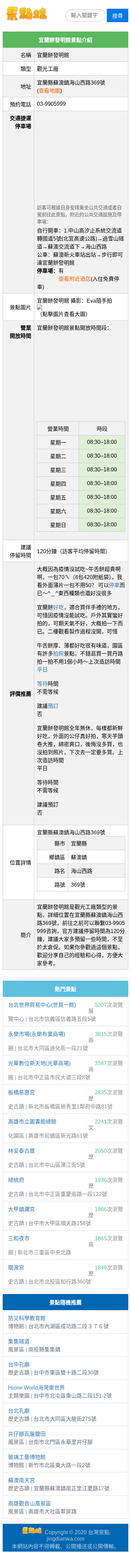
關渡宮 (16, 1267)
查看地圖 (49, 91)
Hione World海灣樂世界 (36, 1388)
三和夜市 (19, 1238)
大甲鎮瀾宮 (21, 1209)
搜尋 (117, 16)
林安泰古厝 (21, 1151)
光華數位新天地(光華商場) (39, 1063)
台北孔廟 (19, 1411)
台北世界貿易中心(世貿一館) (42, 1005)
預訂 (53, 706)
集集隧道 (19, 1341)
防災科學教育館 (27, 1318)
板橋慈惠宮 (21, 1092)
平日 (42, 670)
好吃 (58, 607)
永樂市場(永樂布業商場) (36, 1034)
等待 (42, 684)
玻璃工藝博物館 (27, 1457)
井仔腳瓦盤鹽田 (27, 1434)
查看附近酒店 (74, 279)
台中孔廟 (19, 1364)
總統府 (16, 1180)
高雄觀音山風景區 (29, 1503)
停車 (114, 585)
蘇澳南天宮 (21, 1480)
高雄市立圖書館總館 (32, 1122)
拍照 (58, 654)
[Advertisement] (81, 156)
